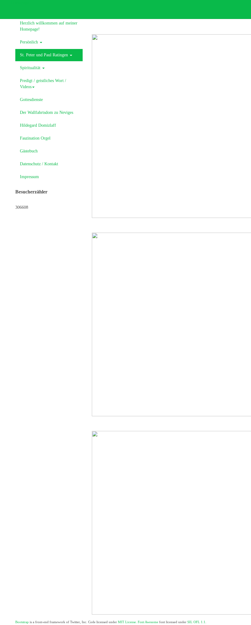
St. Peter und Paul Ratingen (44, 55)
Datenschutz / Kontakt (39, 164)
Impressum (29, 176)
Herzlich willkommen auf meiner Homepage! (48, 26)
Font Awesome (148, 622)
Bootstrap (22, 622)
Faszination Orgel (35, 138)
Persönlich (29, 42)
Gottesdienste (31, 99)
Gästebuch (29, 151)
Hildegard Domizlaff (38, 125)
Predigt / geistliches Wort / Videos (43, 83)
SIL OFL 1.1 (196, 622)
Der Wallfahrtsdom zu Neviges (46, 112)
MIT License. (127, 622)
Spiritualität (31, 67)
